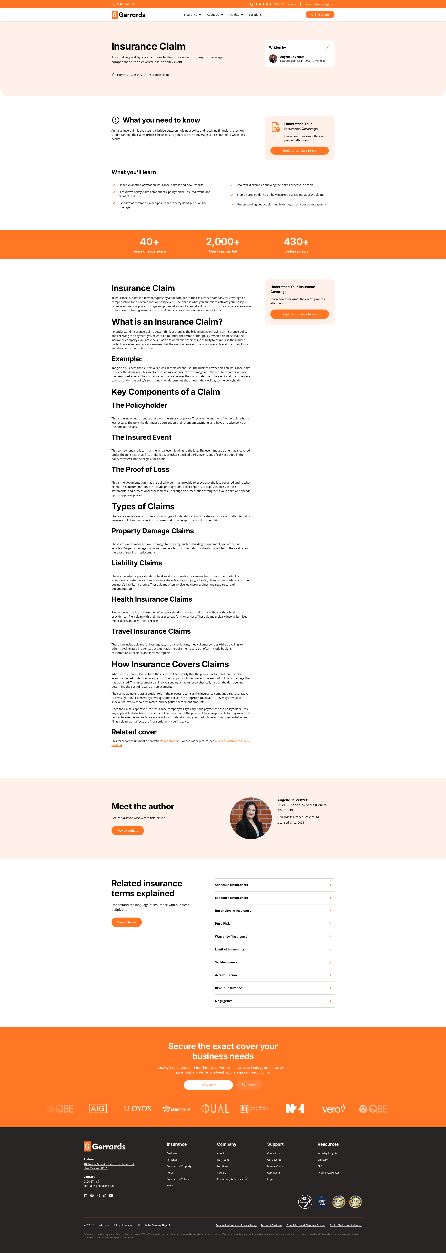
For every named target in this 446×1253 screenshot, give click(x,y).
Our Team (223, 1159)
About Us (222, 1153)
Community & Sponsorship (232, 1179)
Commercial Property (179, 1166)
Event (170, 1185)
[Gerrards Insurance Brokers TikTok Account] (104, 1195)
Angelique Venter (292, 57)
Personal (172, 1159)
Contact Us (273, 1153)
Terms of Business (271, 1225)
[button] (192, 14)
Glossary (323, 1159)
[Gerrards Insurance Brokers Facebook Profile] (92, 1195)
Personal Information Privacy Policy (236, 1225)
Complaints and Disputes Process (305, 1225)
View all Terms (126, 922)
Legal (308, 4)
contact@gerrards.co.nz (99, 1186)
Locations (255, 15)
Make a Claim (275, 1166)
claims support (169, 741)
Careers (221, 1172)
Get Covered (274, 1159)
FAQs (321, 1166)
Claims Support (324, 4)
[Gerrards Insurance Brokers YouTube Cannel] (111, 1195)
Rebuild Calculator (328, 1172)
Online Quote (320, 15)
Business (172, 1153)
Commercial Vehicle (178, 1179)
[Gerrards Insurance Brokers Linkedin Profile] (86, 1195)
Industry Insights (327, 1153)
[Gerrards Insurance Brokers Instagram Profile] (98, 1195)
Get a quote (208, 1085)
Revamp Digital (161, 1225)
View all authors (127, 830)
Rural (170, 1172)
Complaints (273, 1172)
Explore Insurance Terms (299, 150)
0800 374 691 (92, 1181)
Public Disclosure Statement (346, 1225)
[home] (128, 14)
